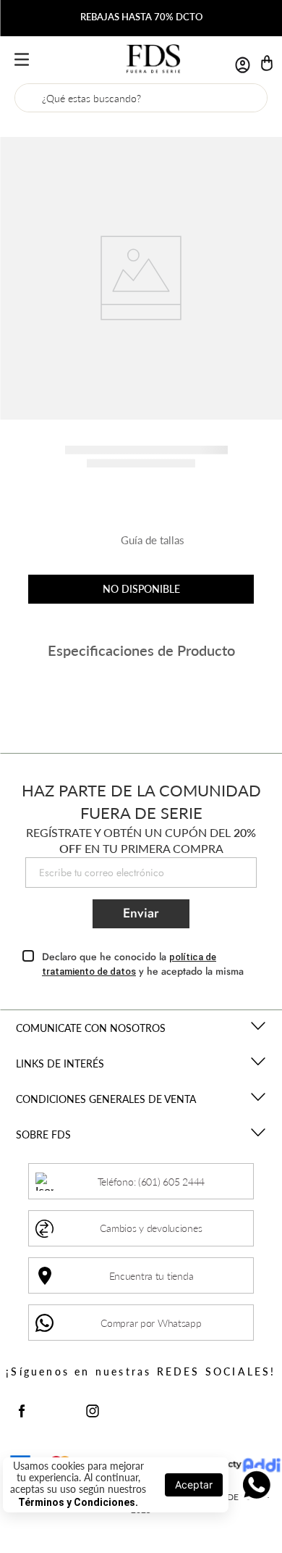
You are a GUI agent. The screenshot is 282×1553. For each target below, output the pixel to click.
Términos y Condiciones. (78, 1502)
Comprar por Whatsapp (151, 1323)
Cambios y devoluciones (151, 1228)
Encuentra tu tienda (151, 1276)
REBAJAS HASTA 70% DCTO (141, 16)
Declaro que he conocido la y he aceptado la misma (143, 964)
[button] (141, 546)
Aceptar (194, 1484)
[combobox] (141, 97)
